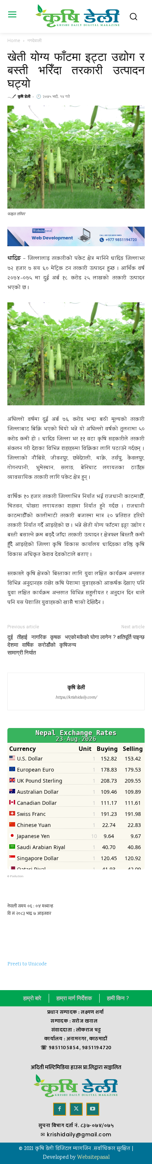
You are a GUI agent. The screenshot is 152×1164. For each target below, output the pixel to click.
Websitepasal (93, 1158)
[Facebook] (59, 1109)
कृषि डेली (24, 96)
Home (13, 40)
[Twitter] (76, 1109)
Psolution (17, 876)
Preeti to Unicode (27, 964)
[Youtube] (92, 1109)
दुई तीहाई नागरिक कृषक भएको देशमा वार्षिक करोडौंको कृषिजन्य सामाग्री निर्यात (41, 645)
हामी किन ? (118, 998)
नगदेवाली (34, 40)
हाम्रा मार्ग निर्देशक (74, 998)
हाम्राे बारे (32, 998)
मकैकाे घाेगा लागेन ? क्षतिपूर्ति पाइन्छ (111, 637)
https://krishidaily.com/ (76, 698)
